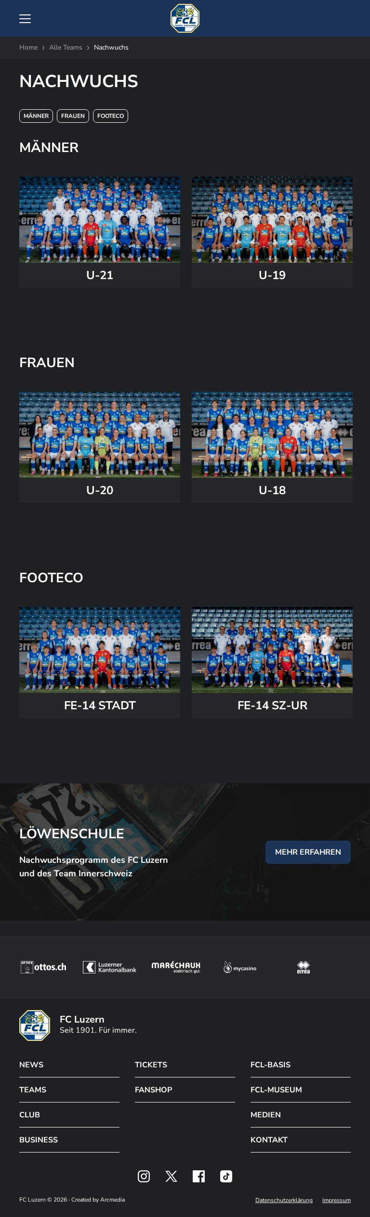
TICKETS (151, 1065)
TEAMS (32, 1090)
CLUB (29, 1115)
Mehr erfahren (308, 852)
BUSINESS (38, 1140)
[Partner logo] (144, 1176)
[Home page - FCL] (185, 18)
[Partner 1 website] (43, 967)
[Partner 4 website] (240, 967)
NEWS (31, 1065)
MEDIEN (266, 1115)
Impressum (336, 1200)
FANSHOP (153, 1090)
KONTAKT (269, 1140)
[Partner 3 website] (176, 967)
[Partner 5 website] (303, 967)
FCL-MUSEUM (276, 1090)
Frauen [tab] (73, 116)
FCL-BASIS (271, 1065)
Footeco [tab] (110, 116)
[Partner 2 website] (109, 967)
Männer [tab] (36, 116)
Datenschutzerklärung (284, 1200)
